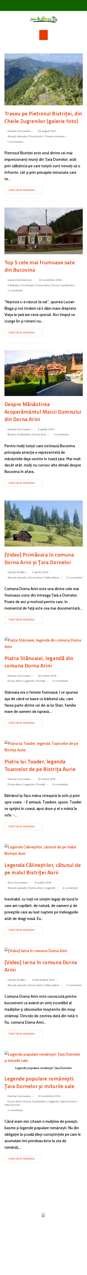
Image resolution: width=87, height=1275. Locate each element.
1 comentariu (15, 141)
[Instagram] (43, 5)
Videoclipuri (52, 577)
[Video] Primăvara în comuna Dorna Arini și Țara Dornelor (39, 558)
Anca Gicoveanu (17, 882)
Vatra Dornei (12, 1104)
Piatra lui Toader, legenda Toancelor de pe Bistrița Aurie (40, 765)
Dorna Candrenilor (63, 285)
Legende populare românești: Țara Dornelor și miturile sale (39, 1082)
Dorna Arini (36, 136)
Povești (40, 680)
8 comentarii (60, 784)
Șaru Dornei (68, 1101)
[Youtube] (51, 5)
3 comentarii (15, 290)
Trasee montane (55, 136)
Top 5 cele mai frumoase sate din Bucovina (39, 266)
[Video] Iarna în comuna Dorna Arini (40, 966)
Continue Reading (21, 190)
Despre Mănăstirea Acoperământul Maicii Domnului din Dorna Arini (42, 411)
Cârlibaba (13, 285)
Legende (29, 680)
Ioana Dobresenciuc (20, 280)
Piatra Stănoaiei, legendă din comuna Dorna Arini (38, 662)
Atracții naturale (17, 136)
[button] (43, 35)
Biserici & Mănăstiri (19, 434)
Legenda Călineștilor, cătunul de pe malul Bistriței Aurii (42, 869)
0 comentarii (74, 577)
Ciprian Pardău (16, 572)
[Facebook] (36, 5)
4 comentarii (70, 888)
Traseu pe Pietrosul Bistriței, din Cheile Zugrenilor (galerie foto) (43, 117)
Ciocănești (27, 285)
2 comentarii (74, 985)
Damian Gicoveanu (19, 131)
